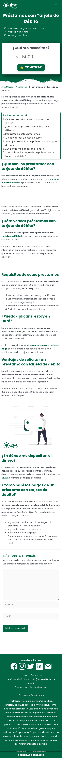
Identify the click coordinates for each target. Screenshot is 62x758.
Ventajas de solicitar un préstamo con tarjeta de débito (31, 143)
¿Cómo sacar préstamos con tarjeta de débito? (27, 128)
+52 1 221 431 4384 (26, 679)
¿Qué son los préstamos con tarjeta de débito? (27, 121)
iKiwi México (7, 87)
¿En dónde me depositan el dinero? (25, 148)
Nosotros (37, 675)
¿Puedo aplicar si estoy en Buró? (23, 137)
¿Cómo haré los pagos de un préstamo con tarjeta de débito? (30, 154)
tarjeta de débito (11, 236)
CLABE (5, 477)
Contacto (25, 675)
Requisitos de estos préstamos (22, 134)
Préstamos (21, 87)
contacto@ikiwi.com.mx (35, 687)
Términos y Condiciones (31, 695)
